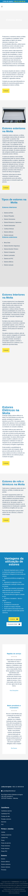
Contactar (5, 90)
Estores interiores (5, 867)
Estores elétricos (5, 861)
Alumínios (3, 821)
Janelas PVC (4, 837)
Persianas (3, 869)
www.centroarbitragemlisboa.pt (16, 889)
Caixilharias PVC (5, 813)
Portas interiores (5, 848)
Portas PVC (4, 851)
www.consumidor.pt (14, 893)
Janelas (3, 832)
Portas (3, 840)
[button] (3, 893)
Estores (3, 858)
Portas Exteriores (5, 845)
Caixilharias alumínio (6, 811)
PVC (2, 824)
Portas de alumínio (6, 843)
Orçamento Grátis (12, 624)
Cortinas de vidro (5, 816)
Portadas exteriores (6, 819)
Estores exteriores (5, 864)
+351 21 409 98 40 (18, 786)
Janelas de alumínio (6, 835)
